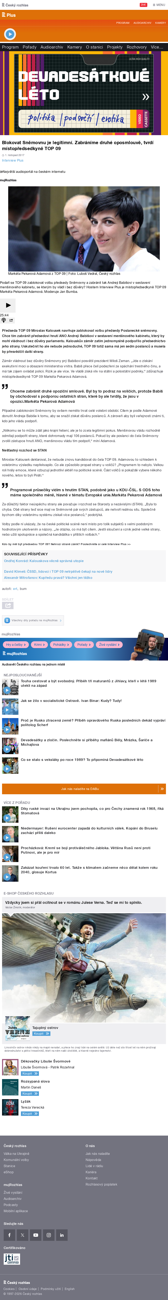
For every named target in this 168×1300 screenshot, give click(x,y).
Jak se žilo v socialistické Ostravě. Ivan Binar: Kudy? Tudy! (71, 701)
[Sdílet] (11, 321)
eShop (9, 1172)
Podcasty (11, 1205)
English (70, 1289)
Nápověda (93, 1160)
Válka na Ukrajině (16, 1154)
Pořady (29, 47)
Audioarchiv (142, 22)
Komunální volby (16, 1160)
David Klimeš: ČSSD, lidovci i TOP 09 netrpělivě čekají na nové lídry (58, 572)
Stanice (9, 1166)
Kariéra (91, 1172)
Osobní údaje (28, 1289)
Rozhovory (137, 47)
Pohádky (59, 645)
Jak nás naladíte (98, 1154)
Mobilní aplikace (16, 1211)
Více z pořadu (17, 803)
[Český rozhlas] (15, 5)
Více (157, 47)
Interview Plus (13, 160)
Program (122, 22)
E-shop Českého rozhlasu (29, 893)
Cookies (9, 1289)
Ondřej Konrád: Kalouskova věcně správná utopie (44, 561)
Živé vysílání (107, 645)
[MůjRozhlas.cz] (8, 181)
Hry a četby (14, 645)
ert (15, 589)
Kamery (160, 22)
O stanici (94, 47)
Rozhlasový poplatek (101, 1184)
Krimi (38, 645)
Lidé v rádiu (94, 1166)
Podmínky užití (51, 1289)
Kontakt (92, 1178)
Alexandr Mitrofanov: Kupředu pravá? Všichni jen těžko (48, 578)
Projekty (115, 47)
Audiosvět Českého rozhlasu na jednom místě (33, 664)
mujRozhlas (11, 634)
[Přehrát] (8, 306)
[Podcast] (3, 321)
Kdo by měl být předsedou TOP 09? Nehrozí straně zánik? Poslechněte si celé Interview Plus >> (66, 544)
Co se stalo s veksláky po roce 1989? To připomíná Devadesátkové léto (82, 760)
